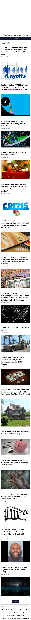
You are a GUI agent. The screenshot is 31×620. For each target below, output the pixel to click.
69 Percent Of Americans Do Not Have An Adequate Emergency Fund (15, 432)
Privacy (6, 612)
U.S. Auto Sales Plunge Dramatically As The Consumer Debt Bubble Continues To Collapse (15, 496)
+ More (15, 601)
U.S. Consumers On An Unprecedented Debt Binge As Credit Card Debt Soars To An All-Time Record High (15, 224)
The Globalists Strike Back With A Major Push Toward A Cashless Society (14, 569)
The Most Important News (15, 35)
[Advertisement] (15, 17)
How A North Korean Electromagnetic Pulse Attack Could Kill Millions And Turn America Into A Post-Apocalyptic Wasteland (15, 296)
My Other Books (15, 609)
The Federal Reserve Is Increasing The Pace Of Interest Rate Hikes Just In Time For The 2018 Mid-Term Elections (15, 260)
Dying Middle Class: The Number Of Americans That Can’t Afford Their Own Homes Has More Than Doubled (15, 391)
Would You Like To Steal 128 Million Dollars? (15, 328)
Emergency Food (13, 612)
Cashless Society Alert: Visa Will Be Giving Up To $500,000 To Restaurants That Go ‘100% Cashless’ (14, 360)
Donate (22, 609)
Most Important (23, 612)
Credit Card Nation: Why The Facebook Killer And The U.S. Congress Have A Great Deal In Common (13, 532)
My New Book (5, 609)
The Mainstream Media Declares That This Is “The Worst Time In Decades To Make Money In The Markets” (13, 187)
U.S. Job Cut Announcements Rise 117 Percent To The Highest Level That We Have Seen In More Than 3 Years (15, 50)
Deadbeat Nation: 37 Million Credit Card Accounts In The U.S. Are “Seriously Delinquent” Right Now (14, 87)
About (27, 609)
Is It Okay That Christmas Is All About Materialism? (13, 153)
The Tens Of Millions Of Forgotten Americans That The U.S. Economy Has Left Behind (14, 462)
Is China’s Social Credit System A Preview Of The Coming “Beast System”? (14, 123)
